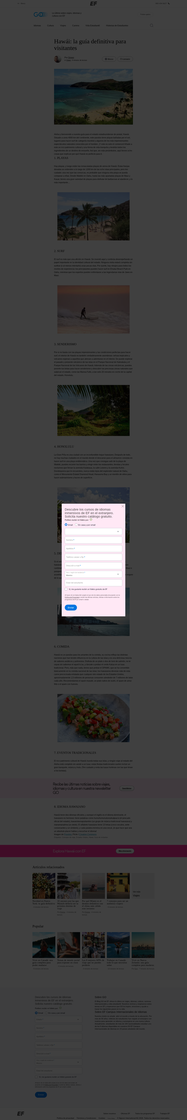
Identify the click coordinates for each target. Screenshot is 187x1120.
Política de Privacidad (72, 597)
